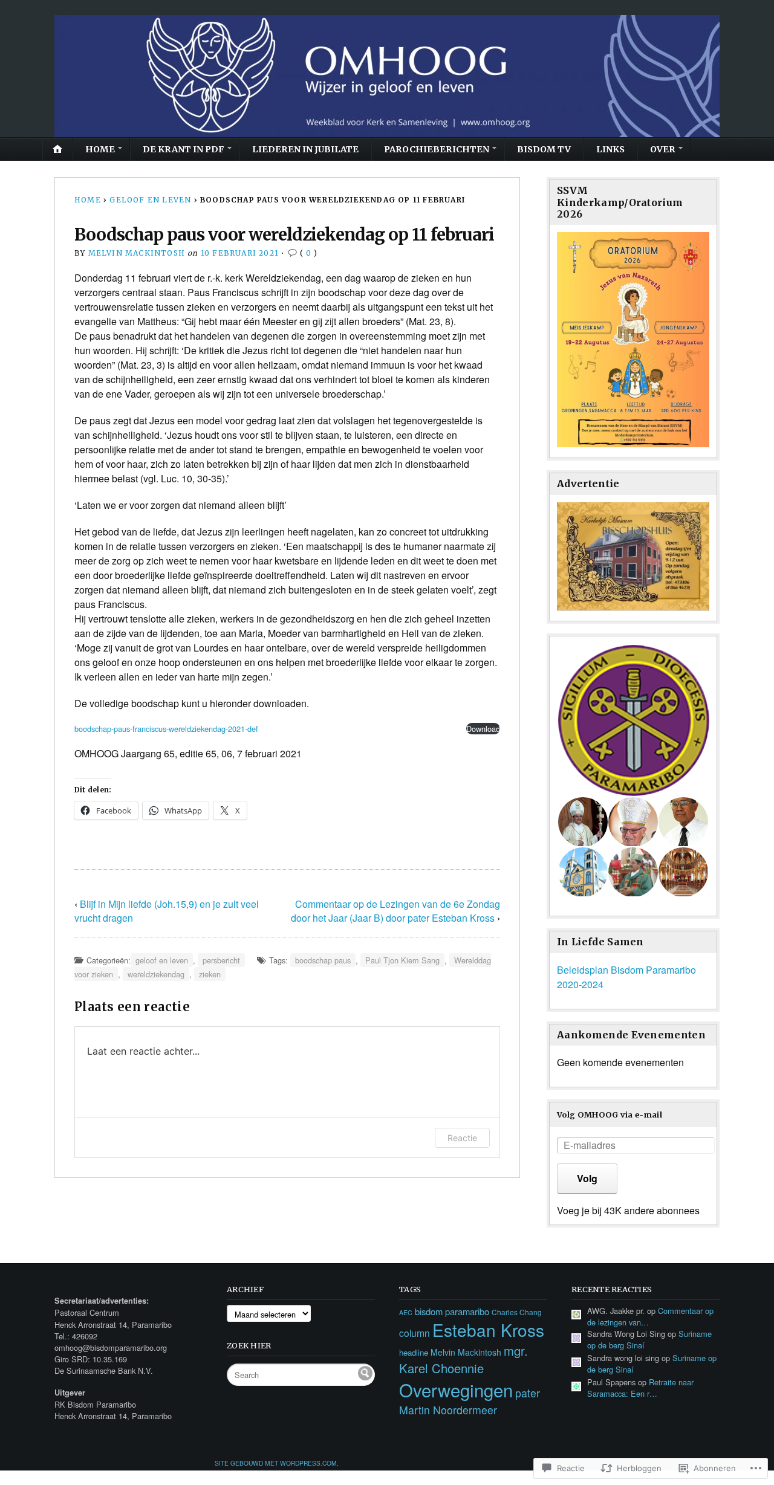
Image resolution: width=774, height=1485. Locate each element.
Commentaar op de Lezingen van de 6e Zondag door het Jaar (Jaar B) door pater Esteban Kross (395, 911)
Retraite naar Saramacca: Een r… (640, 1387)
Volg (587, 1178)
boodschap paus (323, 960)
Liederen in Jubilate (305, 149)
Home (100, 149)
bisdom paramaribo (452, 1311)
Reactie (462, 1138)
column (414, 1332)
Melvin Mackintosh (136, 252)
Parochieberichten (436, 149)
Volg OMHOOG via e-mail (609, 1114)
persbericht (221, 960)
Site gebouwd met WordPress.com (276, 1462)
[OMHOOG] (387, 76)
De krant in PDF (183, 149)
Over (662, 149)
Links (610, 149)
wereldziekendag (156, 974)
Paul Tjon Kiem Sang (402, 960)
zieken (210, 974)
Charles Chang (517, 1312)
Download (483, 728)
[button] (633, 720)
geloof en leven (150, 199)
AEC (405, 1312)
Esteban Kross (488, 1330)
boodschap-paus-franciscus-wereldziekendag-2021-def (166, 728)
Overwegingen (456, 1389)
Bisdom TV (544, 149)
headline (413, 1352)
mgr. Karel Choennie (463, 1359)
